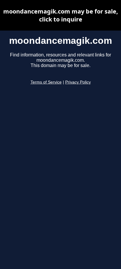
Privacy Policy (78, 82)
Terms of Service (46, 82)
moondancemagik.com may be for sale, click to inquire (60, 15)
